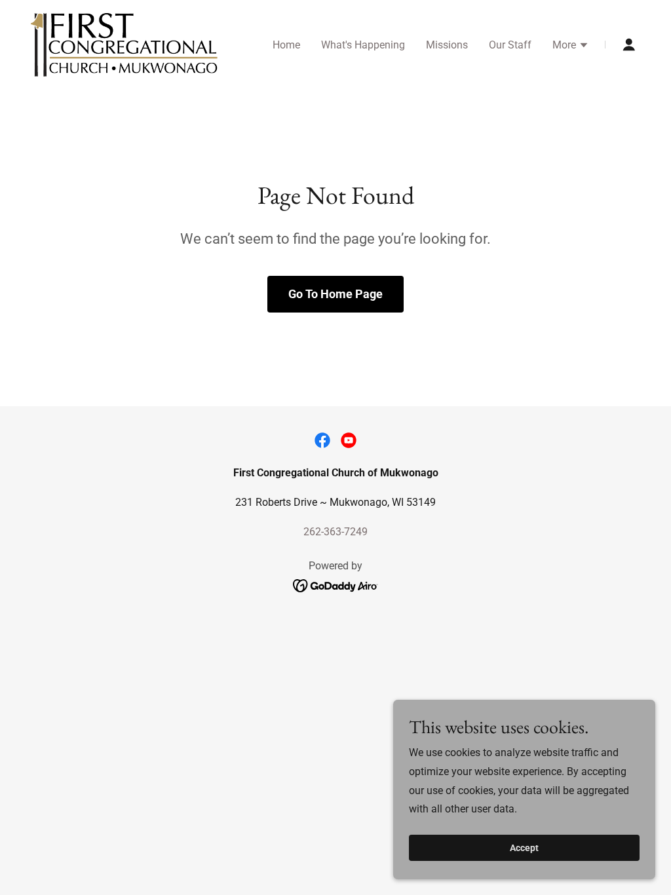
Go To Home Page (335, 294)
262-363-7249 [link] (335, 531)
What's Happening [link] (363, 45)
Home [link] (286, 45)
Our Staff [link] (510, 45)
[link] (124, 43)
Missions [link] (447, 45)
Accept (524, 848)
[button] (570, 46)
